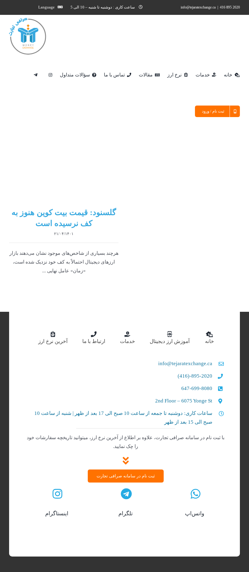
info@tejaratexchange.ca (198, 7)
